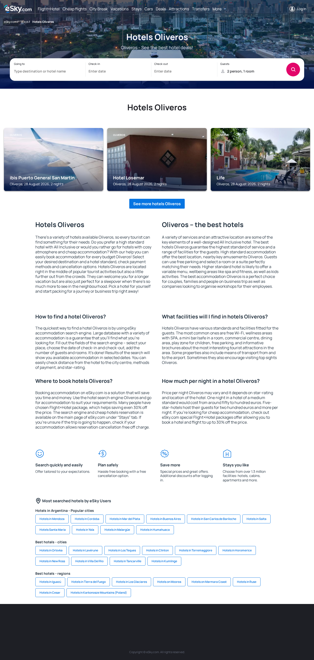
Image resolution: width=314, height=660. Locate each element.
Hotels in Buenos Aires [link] (165, 519)
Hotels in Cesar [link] (49, 592)
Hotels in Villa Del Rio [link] (89, 561)
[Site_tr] (105, 618)
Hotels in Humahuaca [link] (155, 530)
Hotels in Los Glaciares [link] (131, 582)
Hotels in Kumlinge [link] (164, 561)
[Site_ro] (46, 618)
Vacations (120, 9)
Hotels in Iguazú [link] (50, 582)
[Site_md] (135, 618)
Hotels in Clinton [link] (157, 550)
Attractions (179, 9)
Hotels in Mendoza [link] (52, 519)
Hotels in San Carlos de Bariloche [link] (213, 519)
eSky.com (10, 22)
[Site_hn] (267, 618)
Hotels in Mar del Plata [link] (125, 519)
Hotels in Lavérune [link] (85, 550)
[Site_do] (193, 618)
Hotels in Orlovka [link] (51, 550)
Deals (161, 9)
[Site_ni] (238, 618)
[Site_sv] (223, 618)
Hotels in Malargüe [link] (117, 530)
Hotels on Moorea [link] (169, 582)
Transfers (200, 9)
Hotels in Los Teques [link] (122, 550)
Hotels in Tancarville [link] (127, 561)
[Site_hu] (164, 618)
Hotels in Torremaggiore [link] (195, 550)
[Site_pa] (208, 618)
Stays (136, 9)
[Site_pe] (90, 618)
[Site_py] (282, 618)
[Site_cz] (120, 618)
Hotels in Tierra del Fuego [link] (88, 582)
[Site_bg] (61, 618)
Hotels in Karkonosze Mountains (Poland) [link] (99, 592)
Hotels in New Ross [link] (52, 561)
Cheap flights (75, 9)
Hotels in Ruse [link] (246, 582)
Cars (148, 9)
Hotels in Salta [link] (256, 519)
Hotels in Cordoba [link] (87, 519)
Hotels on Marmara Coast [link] (209, 582)
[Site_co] (179, 618)
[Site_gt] (252, 618)
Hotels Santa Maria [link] (52, 530)
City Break (99, 9)
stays (24, 22)
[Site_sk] (149, 618)
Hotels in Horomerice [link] (237, 550)
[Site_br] (32, 618)
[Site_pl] (76, 618)
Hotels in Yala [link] (85, 530)
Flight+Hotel (49, 9)
